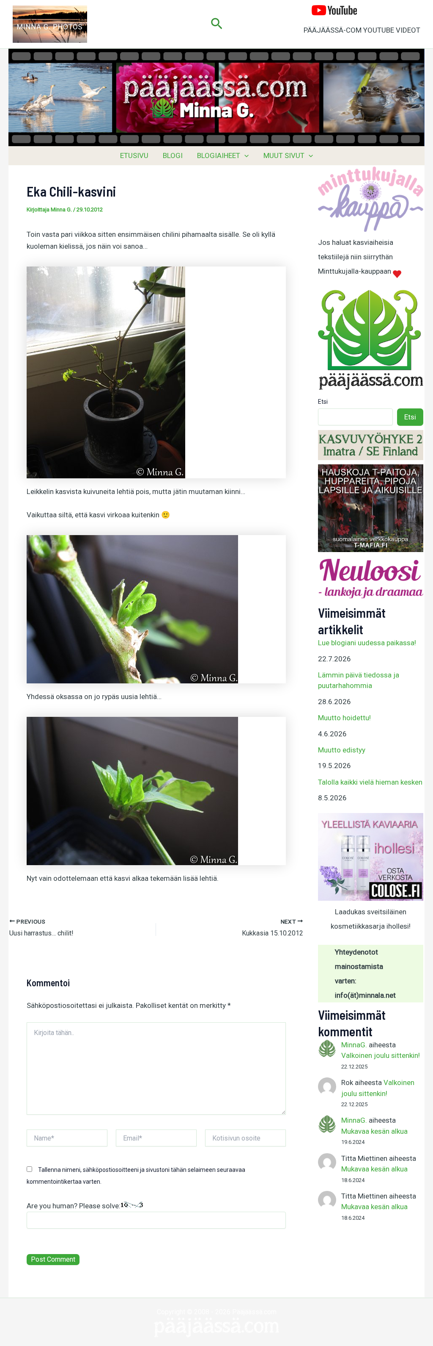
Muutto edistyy (341, 750)
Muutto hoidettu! (344, 717)
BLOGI (173, 155)
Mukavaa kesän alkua (374, 1131)
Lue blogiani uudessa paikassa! (367, 642)
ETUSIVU (134, 155)
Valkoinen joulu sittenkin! (380, 1055)
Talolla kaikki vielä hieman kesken (370, 782)
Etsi (323, 401)
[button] (217, 24)
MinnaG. (354, 1045)
